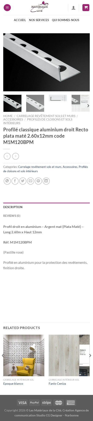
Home (8, 116)
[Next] (83, 62)
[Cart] (85, 7)
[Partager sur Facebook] (15, 181)
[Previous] (10, 62)
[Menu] (7, 7)
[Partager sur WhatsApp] (7, 181)
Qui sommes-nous (65, 20)
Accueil (20, 20)
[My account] (73, 7)
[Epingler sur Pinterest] (38, 181)
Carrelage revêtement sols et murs (46, 116)
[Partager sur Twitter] (22, 181)
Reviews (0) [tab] (11, 215)
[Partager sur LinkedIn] (46, 181)
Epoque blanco (13, 383)
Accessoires (13, 119)
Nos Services (39, 20)
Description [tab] (12, 207)
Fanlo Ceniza (57, 383)
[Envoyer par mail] (30, 181)
